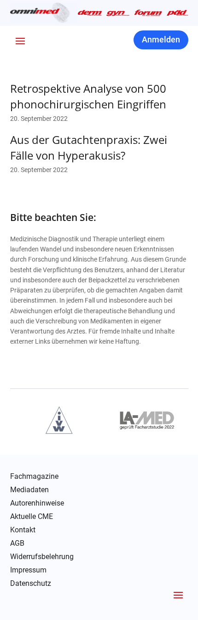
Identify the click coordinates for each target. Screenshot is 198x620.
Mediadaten (29, 490)
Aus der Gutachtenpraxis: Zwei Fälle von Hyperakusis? (88, 147)
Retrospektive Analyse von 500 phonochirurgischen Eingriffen (88, 96)
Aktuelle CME (31, 516)
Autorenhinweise (37, 503)
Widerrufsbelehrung (42, 557)
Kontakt (22, 530)
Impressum (28, 570)
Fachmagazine (34, 476)
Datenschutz (30, 583)
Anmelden (161, 39)
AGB (17, 543)
